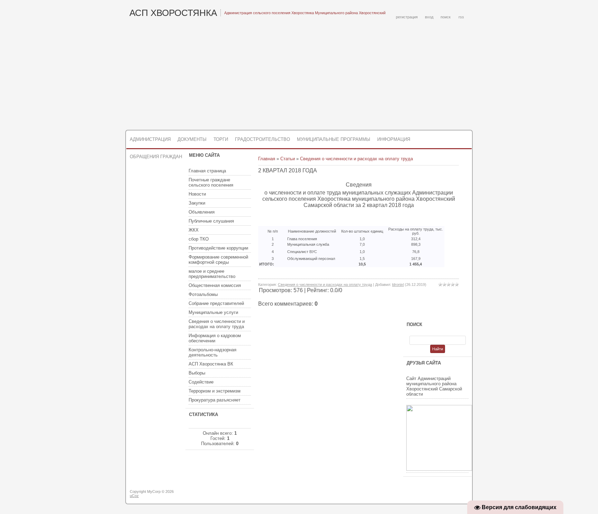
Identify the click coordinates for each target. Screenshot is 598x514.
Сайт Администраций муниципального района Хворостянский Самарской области (434, 386)
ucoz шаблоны (445, 494)
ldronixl (398, 284)
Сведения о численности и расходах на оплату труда (356, 158)
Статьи (287, 158)
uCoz (134, 496)
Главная (266, 158)
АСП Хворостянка (173, 13)
